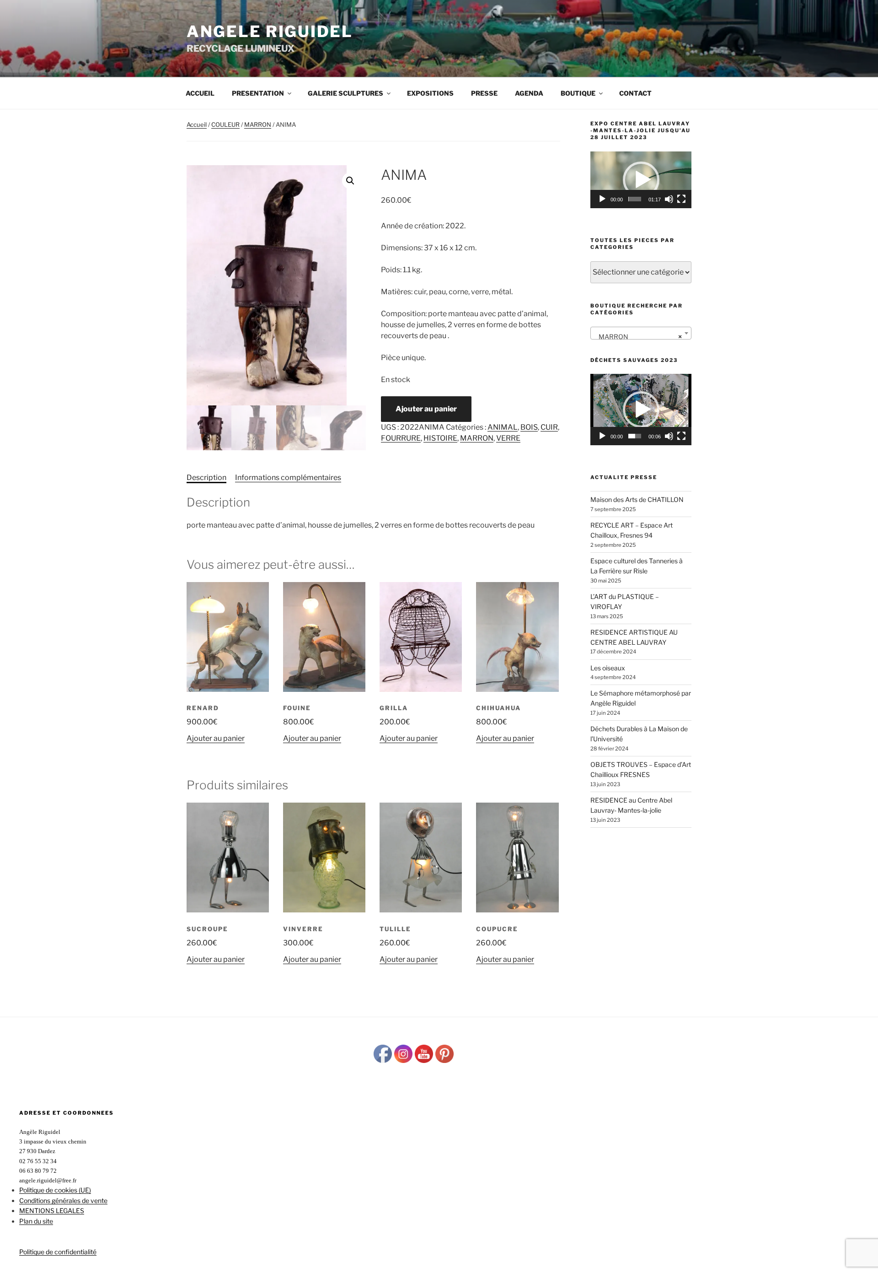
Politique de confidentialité (57, 1252)
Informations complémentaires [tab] (288, 477)
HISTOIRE (440, 438)
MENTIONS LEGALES (51, 1210)
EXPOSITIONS (430, 93)
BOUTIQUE (578, 93)
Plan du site (36, 1221)
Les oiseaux (607, 668)
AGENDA (529, 93)
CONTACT (635, 93)
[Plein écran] (681, 199)
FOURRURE (401, 438)
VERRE (508, 438)
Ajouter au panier (426, 409)
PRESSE (484, 93)
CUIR (549, 427)
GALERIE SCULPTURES (345, 93)
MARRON (257, 124)
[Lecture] (602, 199)
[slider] (634, 199)
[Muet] (669, 199)
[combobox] (640, 333)
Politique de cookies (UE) (55, 1190)
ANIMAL (502, 427)
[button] (350, 181)
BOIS (529, 427)
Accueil (200, 93)
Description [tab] (206, 477)
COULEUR (225, 124)
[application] (640, 179)
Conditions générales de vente (63, 1200)
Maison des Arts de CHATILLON (637, 499)
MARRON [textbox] (638, 336)
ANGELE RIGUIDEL (270, 31)
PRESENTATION (258, 93)
